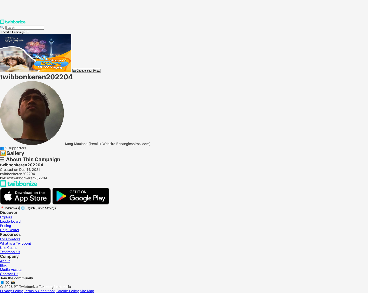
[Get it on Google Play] (80, 203)
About (5, 261)
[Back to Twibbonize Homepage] (18, 185)
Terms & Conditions (39, 291)
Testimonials (10, 252)
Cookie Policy (67, 291)
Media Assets (11, 269)
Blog (3, 265)
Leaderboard (10, 221)
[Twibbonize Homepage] (13, 23)
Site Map (87, 291)
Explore (6, 217)
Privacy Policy (11, 291)
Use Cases (8, 247)
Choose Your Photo (86, 70)
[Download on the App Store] (26, 203)
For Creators (10, 239)
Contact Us (9, 274)
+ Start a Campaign (12, 32)
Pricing (5, 225)
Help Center (9, 230)
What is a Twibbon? (16, 243)
